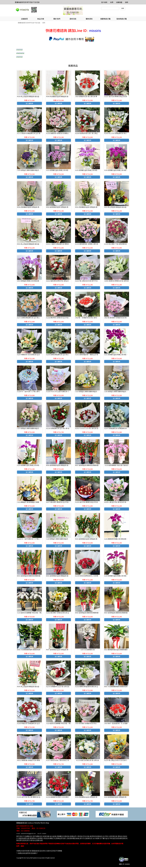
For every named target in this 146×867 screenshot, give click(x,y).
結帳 (126, 2)
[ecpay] (112, 814)
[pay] (34, 814)
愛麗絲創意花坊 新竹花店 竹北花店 (27, 2)
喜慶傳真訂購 (105, 19)
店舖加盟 (119, 2)
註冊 (111, 2)
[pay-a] (73, 814)
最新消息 (73, 19)
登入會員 (104, 2)
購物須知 (89, 19)
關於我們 (56, 19)
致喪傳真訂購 (122, 19)
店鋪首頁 (24, 19)
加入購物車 (29, 103)
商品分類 (40, 19)
